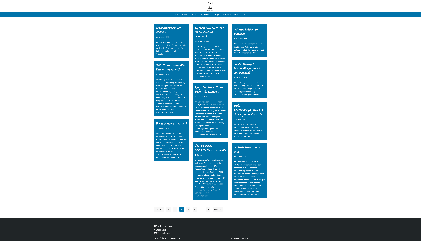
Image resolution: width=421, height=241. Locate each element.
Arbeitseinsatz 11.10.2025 (171, 123)
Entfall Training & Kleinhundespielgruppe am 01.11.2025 (247, 68)
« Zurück (159, 209)
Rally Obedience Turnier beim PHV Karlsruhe (210, 89)
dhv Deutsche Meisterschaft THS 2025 (210, 148)
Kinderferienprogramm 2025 (247, 149)
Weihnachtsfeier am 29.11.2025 (246, 31)
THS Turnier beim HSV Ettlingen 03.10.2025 (170, 67)
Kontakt (243, 14)
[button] (197, 14)
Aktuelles (185, 14)
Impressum (235, 238)
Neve (156, 238)
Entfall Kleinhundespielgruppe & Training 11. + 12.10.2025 (248, 110)
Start (177, 14)
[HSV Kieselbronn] (210, 6)
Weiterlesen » (204, 76)
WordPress (177, 238)
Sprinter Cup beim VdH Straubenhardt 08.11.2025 (209, 32)
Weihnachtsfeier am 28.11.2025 (168, 30)
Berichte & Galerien (230, 14)
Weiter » (217, 209)
